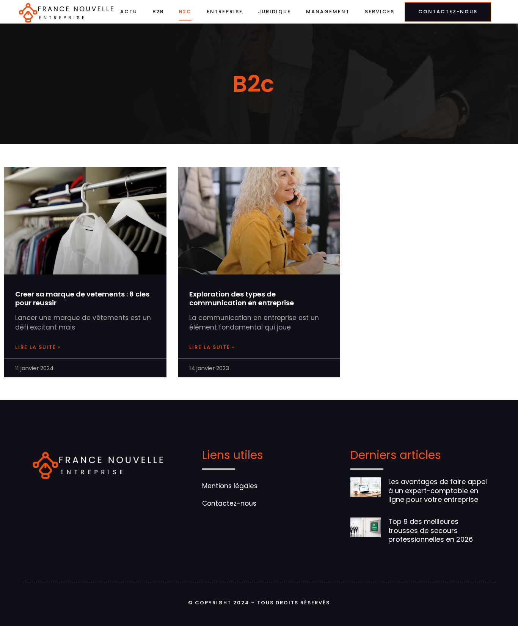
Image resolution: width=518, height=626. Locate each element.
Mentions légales (229, 485)
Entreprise (225, 11)
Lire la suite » (38, 347)
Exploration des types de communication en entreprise (241, 298)
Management (328, 11)
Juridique (274, 11)
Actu (128, 11)
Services (379, 11)
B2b (158, 11)
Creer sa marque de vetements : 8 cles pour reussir (82, 298)
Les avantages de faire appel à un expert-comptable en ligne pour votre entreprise (437, 490)
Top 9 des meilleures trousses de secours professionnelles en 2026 (430, 530)
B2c (185, 11)
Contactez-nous (229, 503)
